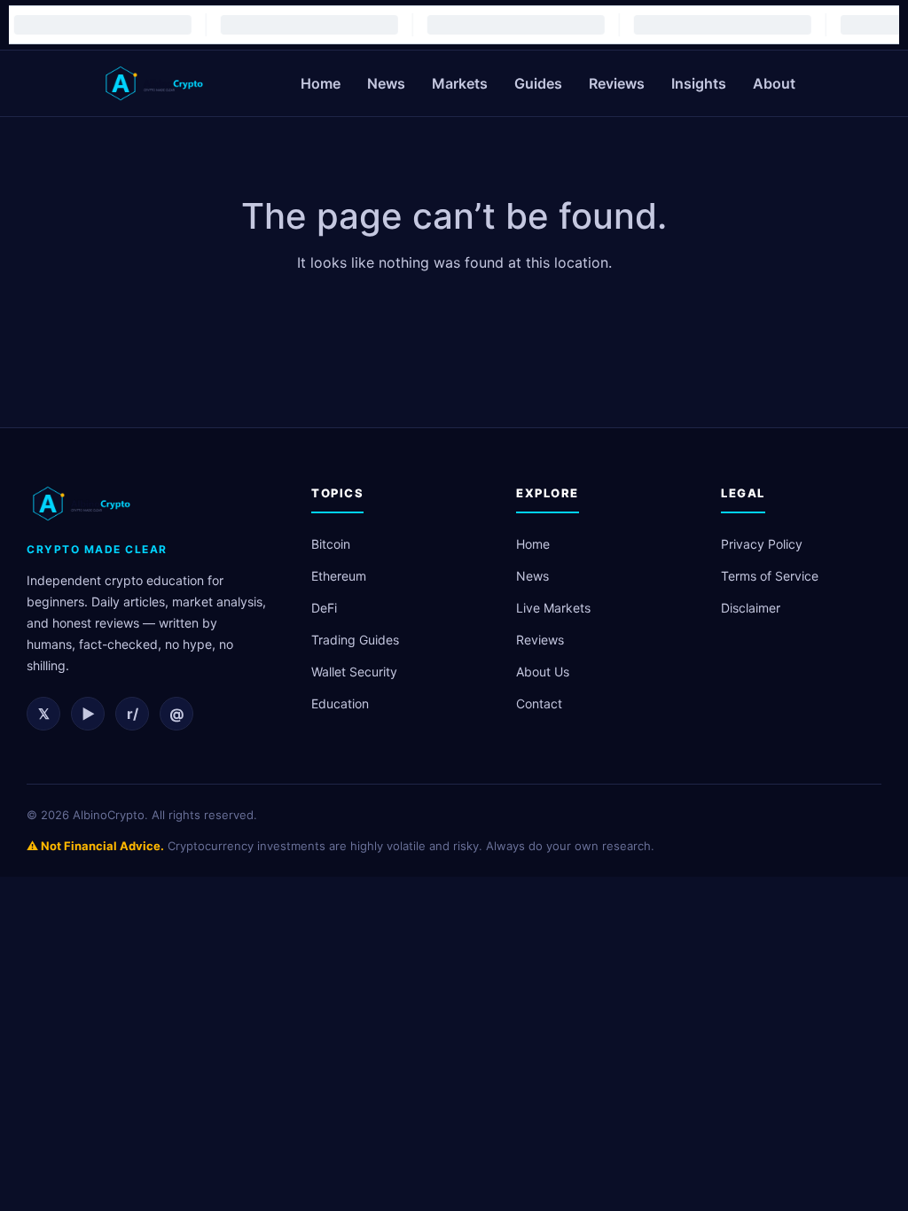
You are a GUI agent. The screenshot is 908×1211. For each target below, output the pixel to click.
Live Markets (553, 607)
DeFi (324, 607)
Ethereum (338, 575)
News (386, 83)
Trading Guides (355, 639)
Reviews (617, 83)
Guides (538, 83)
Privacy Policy (761, 543)
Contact (539, 703)
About (774, 83)
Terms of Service (769, 575)
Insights (698, 83)
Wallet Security (354, 671)
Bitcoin (330, 543)
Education (340, 703)
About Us (542, 671)
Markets (460, 83)
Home (320, 83)
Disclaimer (750, 607)
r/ (132, 714)
